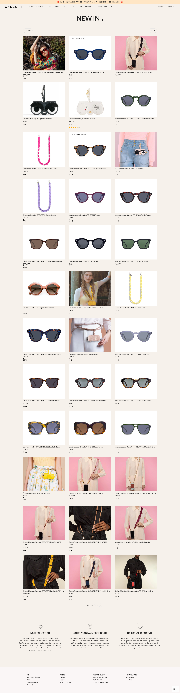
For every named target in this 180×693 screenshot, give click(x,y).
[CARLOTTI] (14, 6)
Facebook (129, 680)
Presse (62, 677)
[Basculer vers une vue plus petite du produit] (155, 30)
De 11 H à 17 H (97, 680)
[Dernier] (100, 605)
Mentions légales (33, 677)
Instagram (130, 677)
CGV (28, 680)
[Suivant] (96, 605)
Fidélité (62, 680)
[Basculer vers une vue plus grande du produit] (151, 30)
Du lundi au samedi (100, 682)
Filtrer (28, 30)
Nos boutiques (65, 682)
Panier (171, 7)
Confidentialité (32, 682)
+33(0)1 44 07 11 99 (100, 677)
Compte (161, 7)
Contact (30, 685)
